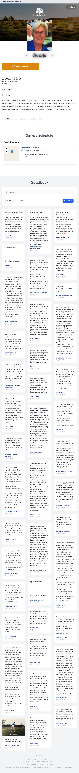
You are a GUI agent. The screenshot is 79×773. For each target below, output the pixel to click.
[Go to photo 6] (16, 734)
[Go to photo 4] (14, 734)
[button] (12, 152)
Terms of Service (44, 761)
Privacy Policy (34, 761)
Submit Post (68, 201)
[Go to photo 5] (15, 734)
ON (26, 156)
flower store (37, 119)
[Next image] (23, 727)
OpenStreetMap (41, 764)
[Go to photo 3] (13, 734)
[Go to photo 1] (10, 734)
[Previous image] (4, 727)
